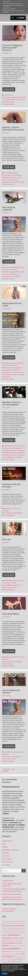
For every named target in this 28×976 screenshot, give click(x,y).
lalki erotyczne (7, 932)
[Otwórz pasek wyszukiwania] (12, 18)
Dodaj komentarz (9, 104)
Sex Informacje (8, 95)
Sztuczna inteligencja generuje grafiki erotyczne (12, 47)
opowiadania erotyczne (11, 173)
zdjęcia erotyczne (7, 664)
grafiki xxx (4, 923)
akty (5, 661)
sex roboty (16, 956)
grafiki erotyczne (16, 97)
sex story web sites (9, 909)
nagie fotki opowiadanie (9, 450)
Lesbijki (6, 267)
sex (18, 177)
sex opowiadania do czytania (17, 951)
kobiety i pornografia (9, 930)
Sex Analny (5, 583)
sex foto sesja (17, 661)
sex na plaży (11, 179)
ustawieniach (11, 970)
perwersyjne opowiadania (18, 940)
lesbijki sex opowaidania (11, 272)
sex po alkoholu (12, 587)
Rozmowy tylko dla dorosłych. (11, 485)
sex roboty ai (20, 956)
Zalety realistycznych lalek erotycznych (12, 3)
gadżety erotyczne (14, 921)
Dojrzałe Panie (7, 841)
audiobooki (8, 921)
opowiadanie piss (9, 940)
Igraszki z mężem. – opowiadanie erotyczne (13, 128)
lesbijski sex (23, 932)
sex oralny (7, 756)
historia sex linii (10, 923)
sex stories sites (8, 911)
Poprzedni (6, 769)
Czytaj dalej (9, 89)
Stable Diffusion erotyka (12, 99)
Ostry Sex (22, 580)
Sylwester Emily (6, 1)
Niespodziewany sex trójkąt (12, 304)
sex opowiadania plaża (17, 182)
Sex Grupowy (6, 269)
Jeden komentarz (9, 761)
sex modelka (20, 455)
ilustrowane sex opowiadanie (13, 175)
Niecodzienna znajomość (8, 208)
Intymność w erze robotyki (9, 8)
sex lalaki (10, 945)
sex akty (9, 661)
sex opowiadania (7, 457)
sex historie (17, 372)
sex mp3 (18, 945)
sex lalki (14, 945)
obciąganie (5, 935)
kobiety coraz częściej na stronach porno (10, 928)
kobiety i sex (15, 930)
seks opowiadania (10, 274)
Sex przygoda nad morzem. (10, 691)
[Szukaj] (24, 871)
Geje (4, 844)
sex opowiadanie (16, 276)
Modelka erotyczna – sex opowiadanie (12, 403)
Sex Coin (6, 539)
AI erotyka (7, 97)
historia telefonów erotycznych (19, 923)
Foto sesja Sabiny (10, 614)
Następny (6, 771)
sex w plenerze (17, 457)
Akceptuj (4, 973)
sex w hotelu (11, 759)
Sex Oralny (14, 269)
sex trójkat (14, 374)
